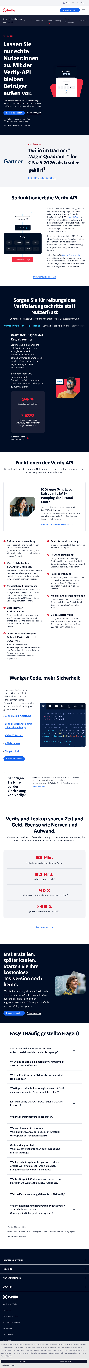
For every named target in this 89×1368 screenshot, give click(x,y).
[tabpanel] (44, 387)
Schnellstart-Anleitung (18, 715)
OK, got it (22, 1361)
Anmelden (80, 3)
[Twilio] (9, 10)
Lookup (58, 21)
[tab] (22, 326)
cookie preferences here (76, 1350)
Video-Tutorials (14, 735)
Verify (49, 21)
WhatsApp (73, 217)
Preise (81, 21)
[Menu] (83, 10)
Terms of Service (6, 1356)
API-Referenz (12, 743)
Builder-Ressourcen (69, 20)
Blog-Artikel (12, 751)
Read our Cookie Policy (8, 1365)
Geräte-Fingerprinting (71, 255)
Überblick (39, 21)
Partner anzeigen (38, 786)
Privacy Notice (59, 1353)
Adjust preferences (65, 1361)
